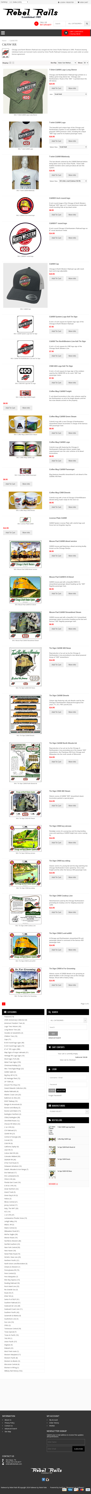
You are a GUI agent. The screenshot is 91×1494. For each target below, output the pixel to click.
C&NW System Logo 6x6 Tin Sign (63, 317)
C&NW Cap (54, 264)
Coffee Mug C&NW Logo (59, 442)
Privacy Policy (9, 1423)
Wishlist (52, 1426)
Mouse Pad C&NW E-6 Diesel (61, 577)
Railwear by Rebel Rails (38, 1487)
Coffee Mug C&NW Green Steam (62, 416)
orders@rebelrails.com (14, 1464)
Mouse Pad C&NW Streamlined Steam (65, 612)
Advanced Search (54, 1038)
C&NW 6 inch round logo (59, 198)
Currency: (4, 2)
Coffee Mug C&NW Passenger (62, 469)
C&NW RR (14, 41)
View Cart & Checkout (68, 1060)
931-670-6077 (45, 25)
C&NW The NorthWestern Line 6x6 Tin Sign (67, 341)
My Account (53, 1420)
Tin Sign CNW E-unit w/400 (60, 933)
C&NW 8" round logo (58, 223)
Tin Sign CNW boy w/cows (60, 826)
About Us (8, 1420)
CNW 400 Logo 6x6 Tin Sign (61, 366)
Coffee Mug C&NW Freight (60, 391)
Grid (10, 63)
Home (4, 41)
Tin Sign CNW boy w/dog (59, 861)
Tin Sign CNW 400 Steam (59, 791)
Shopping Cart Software (75, 1487)
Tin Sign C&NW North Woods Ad (63, 743)
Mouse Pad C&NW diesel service (63, 541)
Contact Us (9, 1426)
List (13, 63)
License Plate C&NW (58, 518)
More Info (72, 88)
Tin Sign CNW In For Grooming (62, 969)
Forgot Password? (55, 1095)
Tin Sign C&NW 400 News (60, 648)
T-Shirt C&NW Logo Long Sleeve (63, 70)
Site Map (8, 1431)
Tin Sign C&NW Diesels (59, 695)
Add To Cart (56, 88)
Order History (54, 1423)
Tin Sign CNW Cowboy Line (61, 896)
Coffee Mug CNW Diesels (59, 493)
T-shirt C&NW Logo (57, 122)
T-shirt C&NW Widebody (59, 157)
